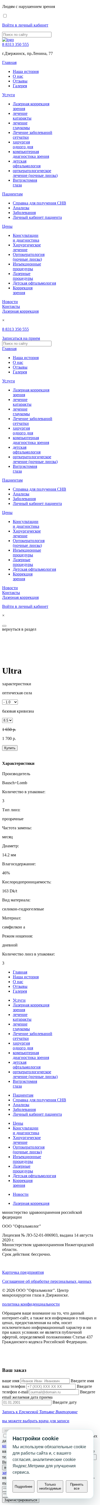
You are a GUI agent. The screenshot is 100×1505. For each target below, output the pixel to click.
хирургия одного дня (23, 144)
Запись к (40, 1412)
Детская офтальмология (34, 283)
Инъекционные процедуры (27, 266)
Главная (9, 62)
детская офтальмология (27, 163)
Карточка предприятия (23, 1272)
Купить (9, 748)
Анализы (21, 208)
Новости (10, 301)
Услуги (8, 95)
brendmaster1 (13, 1360)
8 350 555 (15, 44)
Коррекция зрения (23, 290)
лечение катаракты (22, 115)
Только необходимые (50, 1486)
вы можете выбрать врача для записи (35, 1421)
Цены (7, 226)
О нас (18, 76)
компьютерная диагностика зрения (31, 154)
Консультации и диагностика (26, 237)
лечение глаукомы (21, 125)
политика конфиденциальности (31, 1304)
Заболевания (24, 212)
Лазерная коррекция (20, 311)
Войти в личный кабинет (25, 25)
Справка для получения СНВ (39, 203)
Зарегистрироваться (20, 1500)
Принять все (76, 1486)
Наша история (26, 71)
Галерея (20, 86)
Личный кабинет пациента (37, 217)
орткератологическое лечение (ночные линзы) (35, 173)
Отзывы (20, 81)
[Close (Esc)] (4, 626)
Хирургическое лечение (27, 247)
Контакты (11, 306)
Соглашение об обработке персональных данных (46, 1281)
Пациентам (12, 194)
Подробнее (23, 1487)
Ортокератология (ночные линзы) (29, 256)
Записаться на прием (21, 338)
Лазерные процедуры (23, 276)
